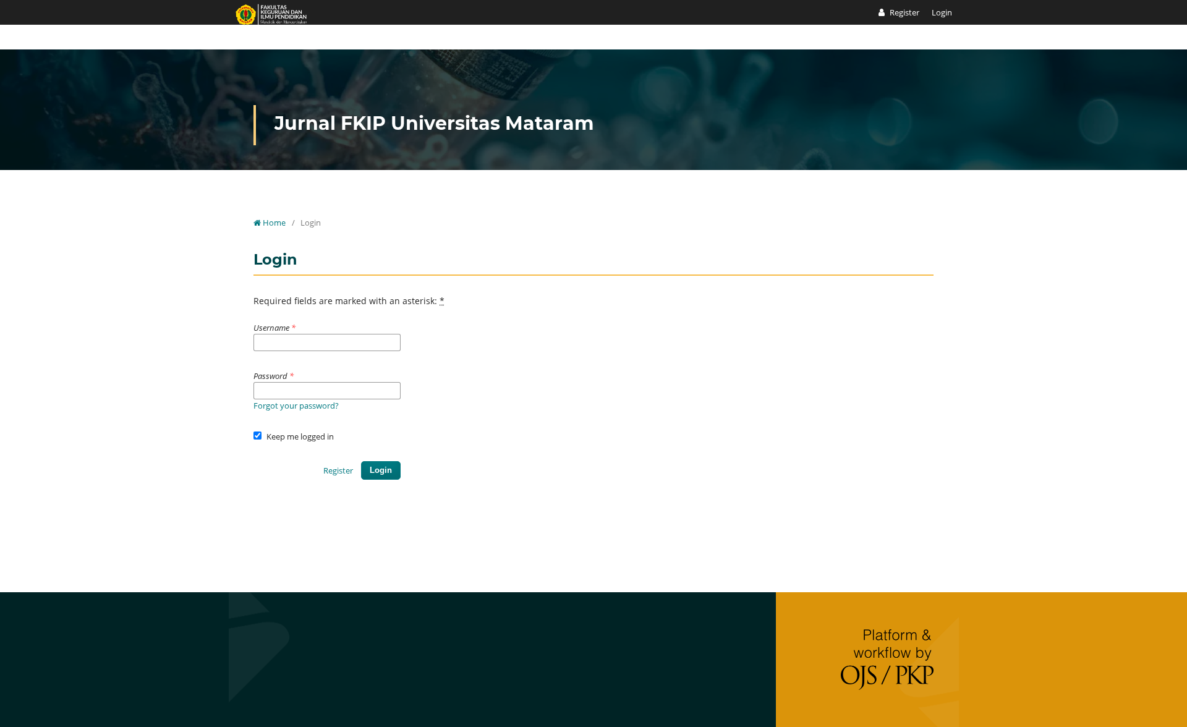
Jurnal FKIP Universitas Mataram (434, 123)
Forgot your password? (296, 405)
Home (273, 222)
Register (903, 12)
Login (942, 12)
